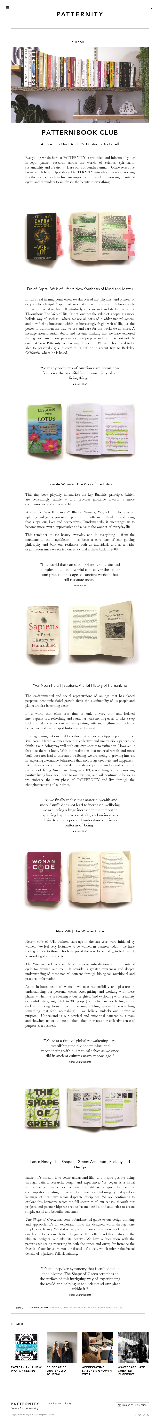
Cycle (94, 1307)
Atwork (52, 1415)
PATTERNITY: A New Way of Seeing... (26, 1369)
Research (68, 1307)
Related (17, 1324)
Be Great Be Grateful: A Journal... (57, 1371)
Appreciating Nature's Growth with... (97, 1371)
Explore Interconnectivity (110, 1307)
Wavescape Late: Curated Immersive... (132, 1371)
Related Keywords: (40, 1307)
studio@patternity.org (60, 1403)
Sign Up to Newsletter (134, 1405)
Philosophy (57, 1307)
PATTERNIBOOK (82, 1307)
